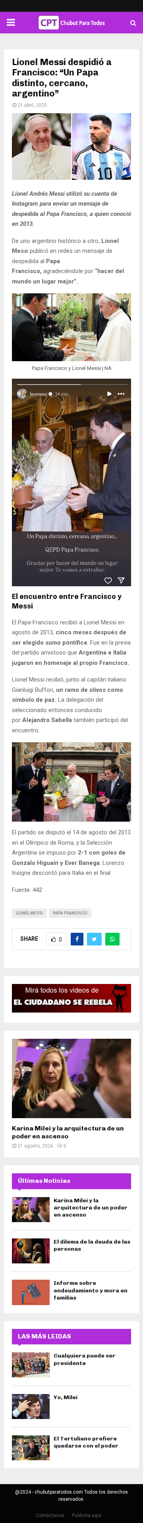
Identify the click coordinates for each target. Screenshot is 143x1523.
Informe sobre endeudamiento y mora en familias (91, 1290)
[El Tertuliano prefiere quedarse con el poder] (31, 1447)
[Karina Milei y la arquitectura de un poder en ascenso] (71, 1078)
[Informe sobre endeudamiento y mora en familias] (31, 1292)
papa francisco (70, 913)
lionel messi (29, 913)
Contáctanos (50, 1515)
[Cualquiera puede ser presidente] (31, 1364)
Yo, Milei (65, 1397)
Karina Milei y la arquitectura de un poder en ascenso (68, 1132)
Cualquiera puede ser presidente (85, 1359)
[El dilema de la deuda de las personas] (31, 1250)
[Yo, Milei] (31, 1406)
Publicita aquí (86, 1515)
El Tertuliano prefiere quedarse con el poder (86, 1442)
